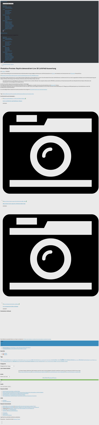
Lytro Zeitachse (8, 12)
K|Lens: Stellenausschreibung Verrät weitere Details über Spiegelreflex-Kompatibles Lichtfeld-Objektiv (23, 392)
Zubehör (66, 361)
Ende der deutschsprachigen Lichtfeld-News (11, 391)
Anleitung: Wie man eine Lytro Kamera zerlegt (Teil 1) (25, 406)
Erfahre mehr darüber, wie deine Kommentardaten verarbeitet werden (37, 339)
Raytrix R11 (7, 17)
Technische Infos (30, 93)
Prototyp (9, 361)
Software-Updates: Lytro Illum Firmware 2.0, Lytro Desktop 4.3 (27, 407)
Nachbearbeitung (86, 359)
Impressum (5, 412)
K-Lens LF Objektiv (8, 24)
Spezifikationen (24, 93)
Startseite (5, 5)
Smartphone (27, 361)
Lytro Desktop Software (69, 359)
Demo (5, 93)
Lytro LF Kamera (8, 10)
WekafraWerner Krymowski (8, 406)
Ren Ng (18, 361)
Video (55, 361)
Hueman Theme (17, 419)
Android (7, 359)
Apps (14, 359)
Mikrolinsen (8, 93)
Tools (49, 361)
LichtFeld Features (8, 8)
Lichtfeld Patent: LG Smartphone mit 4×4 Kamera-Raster (14, 394)
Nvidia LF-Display (8, 28)
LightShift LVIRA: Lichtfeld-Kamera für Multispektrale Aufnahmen (15, 393)
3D (3, 93)
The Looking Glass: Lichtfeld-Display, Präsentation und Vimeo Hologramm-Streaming (19, 395)
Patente (93, 359)
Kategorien (2, 366)
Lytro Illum (7, 11)
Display (22, 359)
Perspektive (5, 361)
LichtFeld (58, 359)
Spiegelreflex (36, 361)
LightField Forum (3, 1)
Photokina (73, 73)
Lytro (4, 9)
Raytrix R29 (7, 18)
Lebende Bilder (54, 359)
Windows (63, 361)
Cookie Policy (5, 413)
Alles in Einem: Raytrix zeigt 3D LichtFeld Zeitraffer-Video (14, 203)
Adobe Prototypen (8, 21)
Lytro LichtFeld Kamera (11, 409)
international (36, 359)
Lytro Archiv (7, 13)
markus (3, 71)
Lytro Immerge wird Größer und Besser (10, 306)
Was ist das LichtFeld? (7, 6)
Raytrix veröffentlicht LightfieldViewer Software (12, 101)
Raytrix (4, 14)
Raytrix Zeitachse (8, 19)
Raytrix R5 (7, 16)
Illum (33, 359)
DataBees (5, 400)
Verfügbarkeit (52, 361)
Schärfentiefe (22, 361)
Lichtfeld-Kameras (6, 64)
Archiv (1, 376)
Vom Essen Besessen (7, 401)
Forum (4, 29)
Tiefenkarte (46, 361)
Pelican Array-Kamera (9, 25)
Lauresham (5, 410)
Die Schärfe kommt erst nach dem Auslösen (38, 89)
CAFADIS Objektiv (8, 22)
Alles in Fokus (4, 359)
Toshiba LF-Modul (8, 27)
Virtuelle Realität (58, 361)
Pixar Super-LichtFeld (9, 26)
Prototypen (5, 20)
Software (33, 361)
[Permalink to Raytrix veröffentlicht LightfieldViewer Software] (14, 98)
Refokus (19, 93)
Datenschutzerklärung (7, 415)
